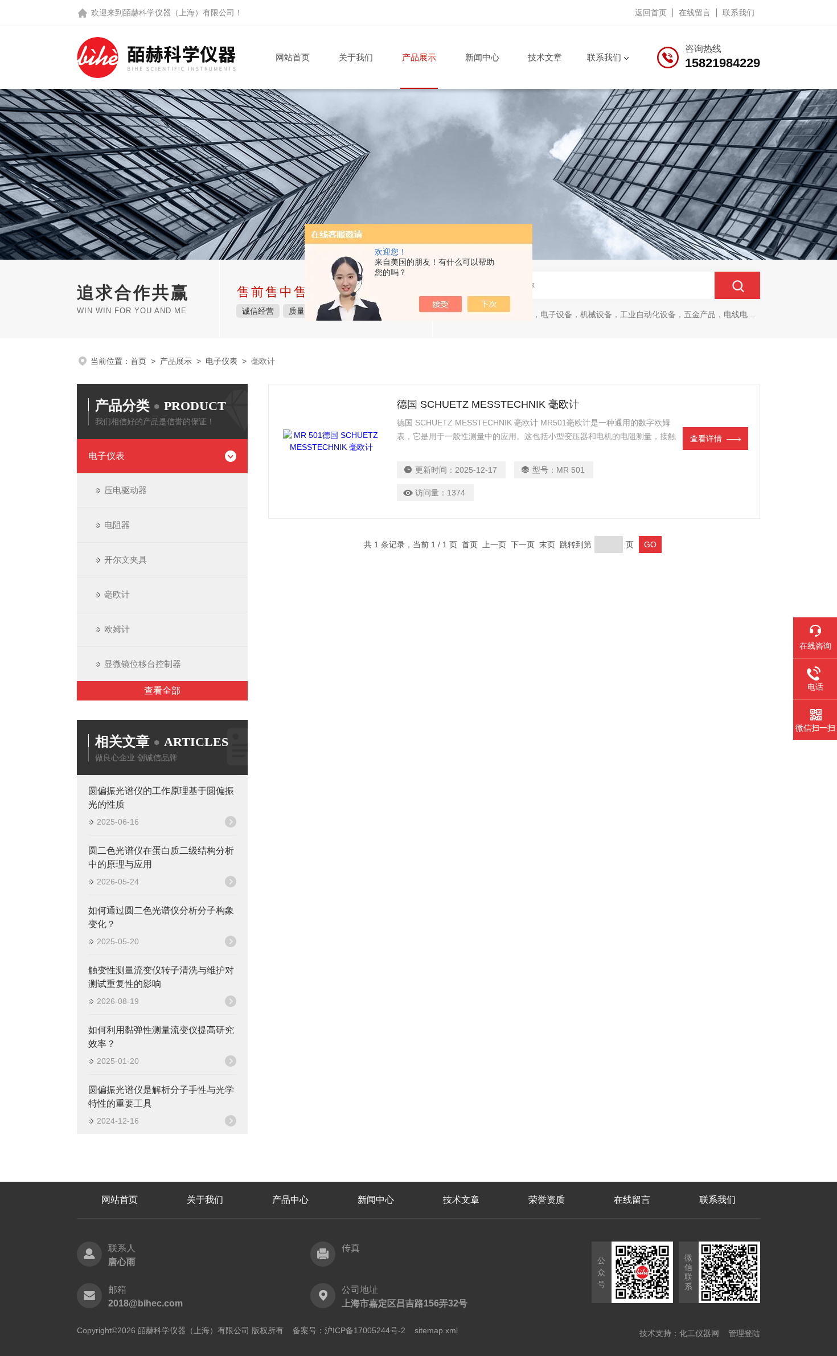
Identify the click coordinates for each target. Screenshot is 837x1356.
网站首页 (293, 57)
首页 (138, 361)
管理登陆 (744, 1333)
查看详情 (706, 438)
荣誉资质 (546, 1200)
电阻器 (117, 525)
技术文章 (545, 57)
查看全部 (162, 690)
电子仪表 (221, 361)
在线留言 (695, 12)
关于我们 (356, 57)
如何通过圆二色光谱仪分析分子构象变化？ (161, 917)
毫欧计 (117, 594)
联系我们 (738, 12)
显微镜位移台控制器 (142, 664)
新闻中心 (482, 57)
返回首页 (651, 12)
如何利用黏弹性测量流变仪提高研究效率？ (161, 1036)
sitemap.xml (436, 1330)
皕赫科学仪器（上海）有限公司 (179, 12)
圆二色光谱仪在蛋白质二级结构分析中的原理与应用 (161, 857)
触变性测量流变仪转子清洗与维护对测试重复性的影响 (161, 977)
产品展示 (419, 57)
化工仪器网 (699, 1333)
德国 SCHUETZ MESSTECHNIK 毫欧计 (488, 404)
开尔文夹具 (125, 559)
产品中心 (290, 1200)
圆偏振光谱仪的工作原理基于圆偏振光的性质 (161, 797)
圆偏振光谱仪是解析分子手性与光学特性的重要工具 (161, 1096)
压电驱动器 (125, 490)
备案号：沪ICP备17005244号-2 (349, 1330)
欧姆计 (117, 629)
